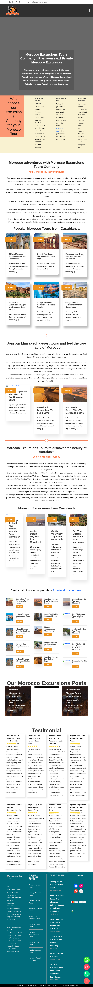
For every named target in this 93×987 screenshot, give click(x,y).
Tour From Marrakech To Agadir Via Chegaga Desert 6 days (18, 305)
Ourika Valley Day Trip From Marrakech (79, 631)
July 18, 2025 (54, 948)
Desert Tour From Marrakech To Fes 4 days (46, 256)
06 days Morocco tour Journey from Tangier (23, 616)
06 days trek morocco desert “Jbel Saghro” (50, 629)
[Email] (87, 967)
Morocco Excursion (18, 705)
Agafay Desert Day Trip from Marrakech (35, 536)
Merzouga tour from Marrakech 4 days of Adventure (74, 256)
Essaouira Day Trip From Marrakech (79, 662)
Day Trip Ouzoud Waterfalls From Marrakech (78, 536)
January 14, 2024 (55, 890)
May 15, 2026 (54, 914)
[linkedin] (83, 2)
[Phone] (87, 974)
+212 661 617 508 (14, 2)
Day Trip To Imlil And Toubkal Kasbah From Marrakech (14, 528)
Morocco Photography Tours (34, 934)
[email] (76, 2)
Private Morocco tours (67, 590)
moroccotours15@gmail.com (37, 2)
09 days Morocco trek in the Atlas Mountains (50, 644)
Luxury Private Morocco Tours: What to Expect (73, 693)
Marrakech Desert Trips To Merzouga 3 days (74, 410)
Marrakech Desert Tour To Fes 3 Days (45, 410)
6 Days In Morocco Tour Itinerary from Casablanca (74, 304)
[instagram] (87, 2)
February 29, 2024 (55, 931)
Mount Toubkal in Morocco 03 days (51, 615)
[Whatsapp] (87, 960)
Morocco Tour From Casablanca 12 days (22, 646)
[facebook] (80, 2)
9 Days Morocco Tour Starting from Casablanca (17, 256)
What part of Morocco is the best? (56, 885)
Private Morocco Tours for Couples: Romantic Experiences (56, 970)
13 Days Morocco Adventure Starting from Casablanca (23, 661)
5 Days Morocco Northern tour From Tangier (46, 304)
